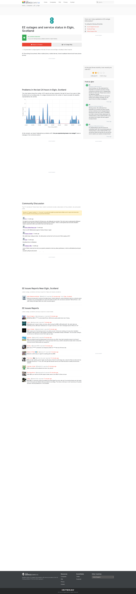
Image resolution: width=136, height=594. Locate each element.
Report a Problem (37, 44)
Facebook (78, 579)
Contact (72, 2)
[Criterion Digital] (68, 590)
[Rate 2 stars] (96, 73)
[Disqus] (52, 234)
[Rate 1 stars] (93, 73)
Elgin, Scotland (68, 296)
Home (45, 2)
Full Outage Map (67, 44)
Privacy (66, 2)
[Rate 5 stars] (104, 73)
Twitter (78, 576)
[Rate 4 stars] (101, 73)
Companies (53, 2)
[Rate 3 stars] (98, 73)
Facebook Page (91, 29)
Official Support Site (92, 31)
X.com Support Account (93, 26)
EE (34, 5)
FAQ (60, 2)
